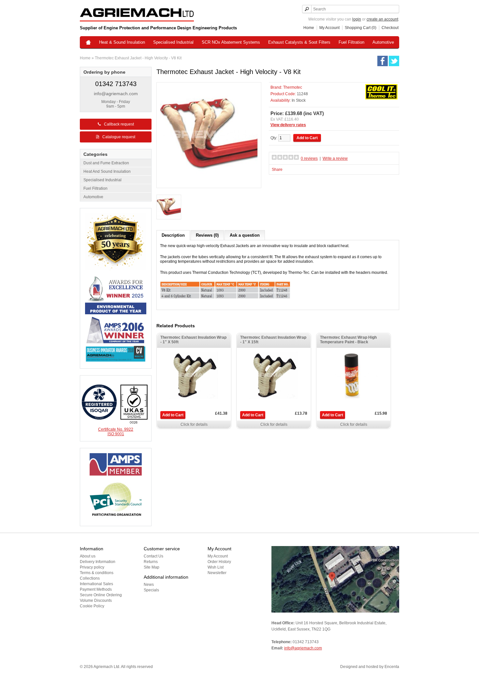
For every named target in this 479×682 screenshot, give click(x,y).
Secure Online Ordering (101, 595)
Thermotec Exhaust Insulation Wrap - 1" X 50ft (193, 339)
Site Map (151, 567)
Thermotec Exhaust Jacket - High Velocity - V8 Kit (138, 58)
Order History (219, 561)
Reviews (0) (207, 235)
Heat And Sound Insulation (107, 171)
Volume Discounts (96, 600)
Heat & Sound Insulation (122, 42)
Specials (151, 590)
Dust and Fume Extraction (106, 163)
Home (308, 27)
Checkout (390, 27)
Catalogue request (118, 137)
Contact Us (153, 556)
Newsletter (217, 573)
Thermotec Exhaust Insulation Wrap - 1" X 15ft (273, 339)
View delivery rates (288, 125)
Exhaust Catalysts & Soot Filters (299, 42)
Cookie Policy (92, 606)
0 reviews (309, 158)
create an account (382, 19)
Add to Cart (172, 415)
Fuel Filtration (351, 42)
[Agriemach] (88, 43)
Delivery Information (97, 561)
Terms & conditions (96, 573)
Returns (151, 561)
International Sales (96, 584)
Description (173, 235)
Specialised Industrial (173, 42)
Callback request (119, 124)
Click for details (194, 424)
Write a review (335, 158)
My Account (329, 27)
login (356, 19)
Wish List (216, 567)
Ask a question (245, 235)
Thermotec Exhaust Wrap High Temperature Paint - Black (348, 339)
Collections (90, 578)
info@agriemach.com (116, 93)
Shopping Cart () (360, 27)
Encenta (392, 666)
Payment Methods (96, 589)
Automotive (383, 42)
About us (87, 556)
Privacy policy (92, 567)
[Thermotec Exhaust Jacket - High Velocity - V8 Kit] (168, 207)
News (149, 584)
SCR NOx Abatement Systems (231, 42)
